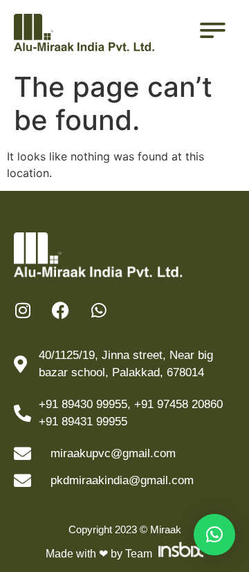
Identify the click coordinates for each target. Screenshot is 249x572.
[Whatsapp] (98, 310)
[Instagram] (22, 310)
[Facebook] (60, 310)
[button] (214, 534)
